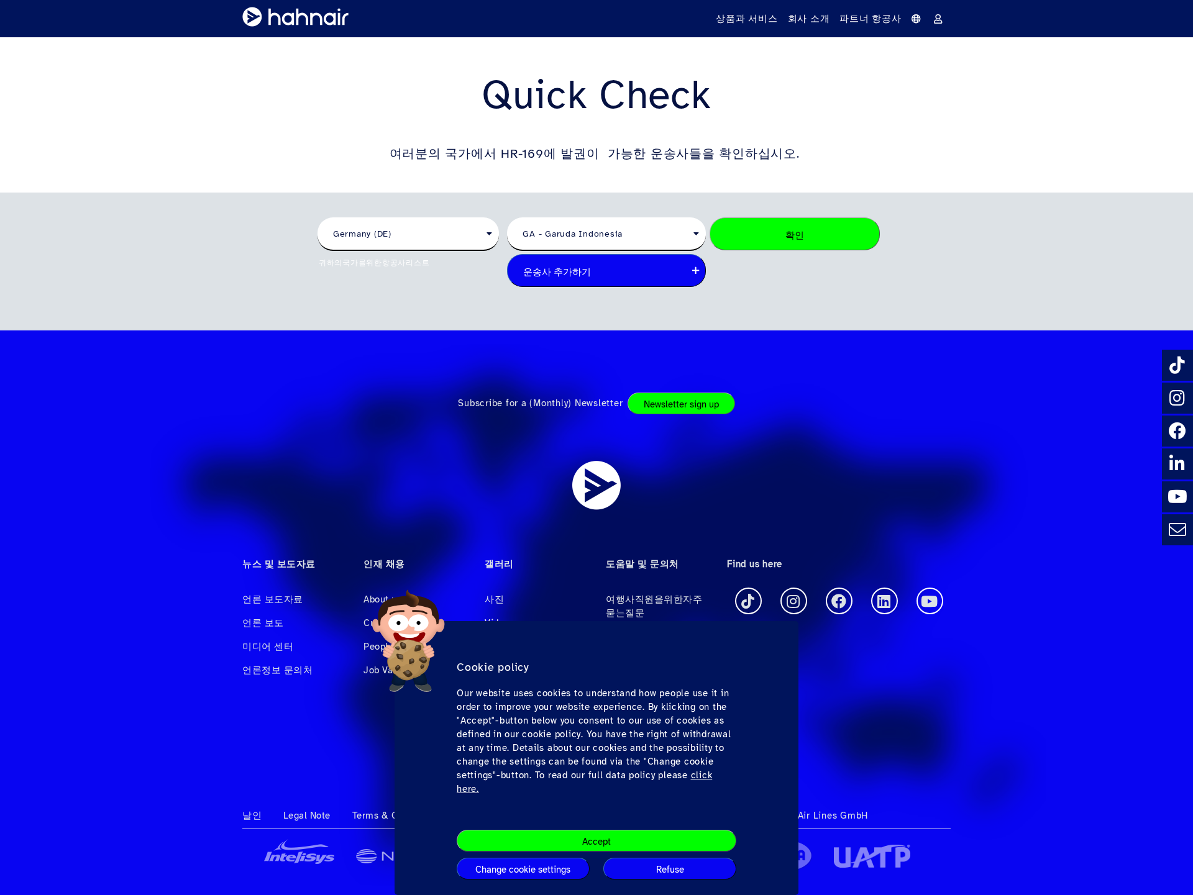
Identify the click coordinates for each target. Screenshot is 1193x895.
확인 (794, 235)
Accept (596, 841)
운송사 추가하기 (557, 272)
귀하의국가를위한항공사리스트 (374, 262)
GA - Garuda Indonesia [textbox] (573, 234)
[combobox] (408, 234)
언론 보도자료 (272, 599)
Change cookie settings (522, 869)
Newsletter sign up (681, 404)
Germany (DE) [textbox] (362, 234)
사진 (494, 599)
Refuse (670, 869)
